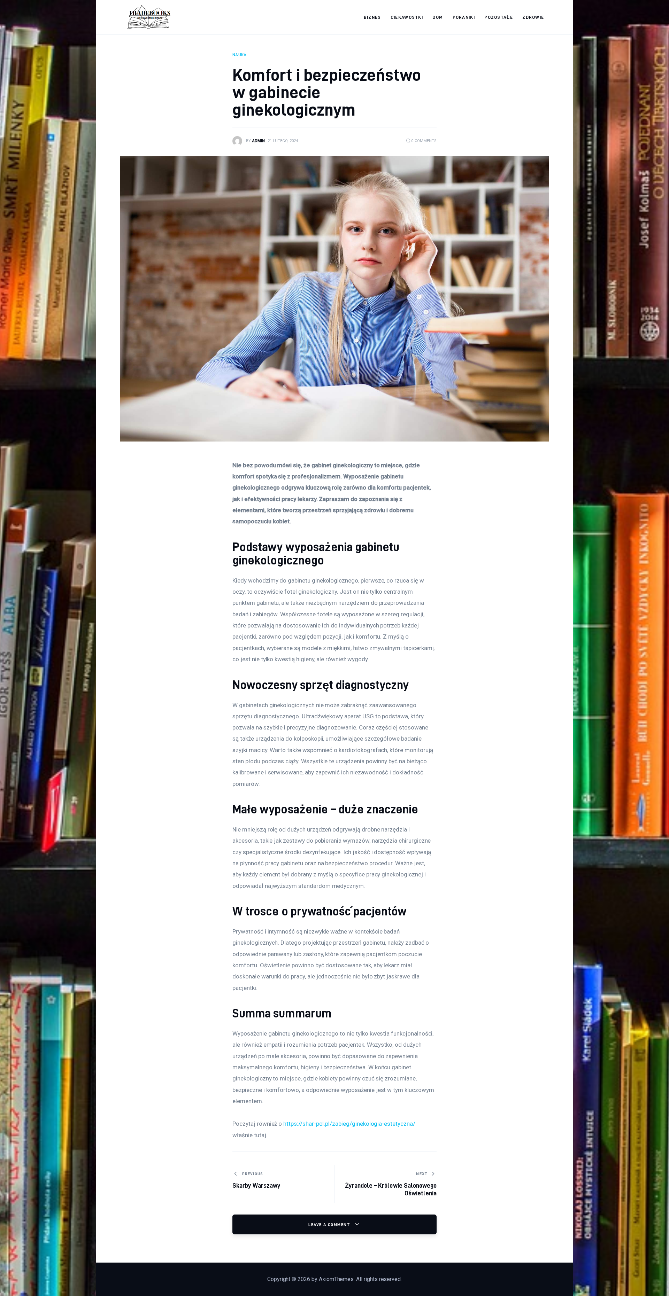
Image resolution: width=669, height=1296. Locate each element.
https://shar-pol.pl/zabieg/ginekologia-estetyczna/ (349, 1123)
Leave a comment (330, 1224)
